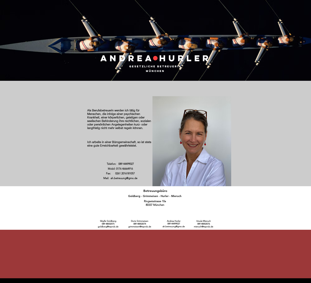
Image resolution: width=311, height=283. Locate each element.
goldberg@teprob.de (108, 226)
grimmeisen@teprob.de (139, 226)
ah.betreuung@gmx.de (124, 178)
